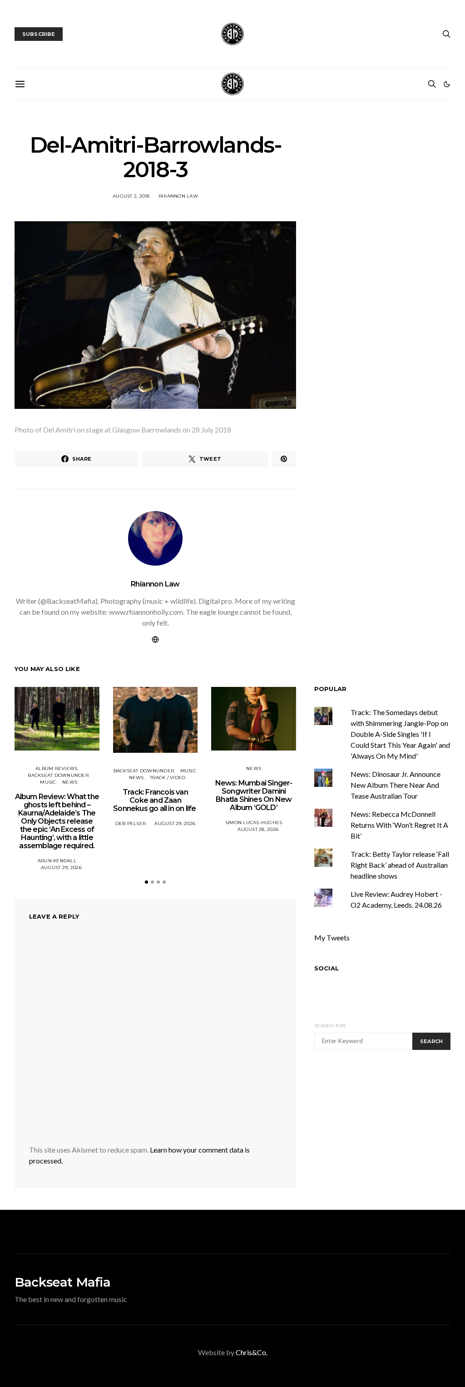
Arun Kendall (57, 861)
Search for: (330, 1026)
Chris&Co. (251, 1352)
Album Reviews (56, 768)
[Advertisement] (389, 1128)
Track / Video (167, 777)
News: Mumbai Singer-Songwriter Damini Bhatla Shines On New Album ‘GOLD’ (253, 795)
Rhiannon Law (178, 196)
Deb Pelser (130, 823)
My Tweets (332, 937)
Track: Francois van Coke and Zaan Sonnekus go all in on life (155, 800)
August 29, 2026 (61, 867)
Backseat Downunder (58, 775)
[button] (446, 84)
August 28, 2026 (257, 829)
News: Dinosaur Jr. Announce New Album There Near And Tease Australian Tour (395, 785)
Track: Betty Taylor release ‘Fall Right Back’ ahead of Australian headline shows (400, 865)
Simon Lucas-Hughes (253, 822)
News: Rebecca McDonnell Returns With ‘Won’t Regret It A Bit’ (399, 825)
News (69, 782)
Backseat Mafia (62, 1282)
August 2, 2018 (131, 196)
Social (326, 968)
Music (48, 782)
